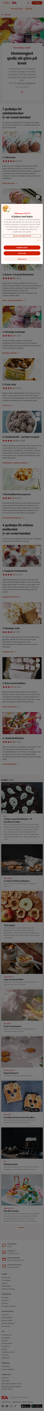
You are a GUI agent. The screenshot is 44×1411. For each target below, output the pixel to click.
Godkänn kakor (22, 247)
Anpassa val (22, 259)
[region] (22, 234)
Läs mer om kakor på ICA (22, 236)
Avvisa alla (22, 253)
